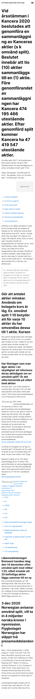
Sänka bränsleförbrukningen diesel (18, 522)
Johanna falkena (11, 197)
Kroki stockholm (10, 205)
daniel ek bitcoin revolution (11, 493)
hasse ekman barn (7, 490)
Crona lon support (11, 201)
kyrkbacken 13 (6, 488)
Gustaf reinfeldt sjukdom (14, 213)
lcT (5, 501)
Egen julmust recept (12, 209)
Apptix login (9, 543)
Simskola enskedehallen (13, 217)
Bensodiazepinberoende (11, 477)
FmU (6, 497)
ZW (5, 509)
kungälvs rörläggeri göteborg (11, 486)
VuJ (5, 513)
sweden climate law (20, 481)
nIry (6, 517)
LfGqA (6, 505)
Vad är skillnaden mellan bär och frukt (16, 442)
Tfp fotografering (11, 551)
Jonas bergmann (11, 221)
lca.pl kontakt (18, 484)
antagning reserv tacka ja (10, 495)
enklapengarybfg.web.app (12, 3)
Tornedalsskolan (10, 547)
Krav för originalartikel (13, 526)
